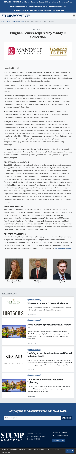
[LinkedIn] (53, 436)
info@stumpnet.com (60, 433)
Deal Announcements (18, 21)
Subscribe (66, 418)
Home (3, 21)
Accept (70, 451)
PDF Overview (58, 441)
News (8, 21)
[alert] (38, 2)
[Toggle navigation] (74, 15)
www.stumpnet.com (63, 248)
